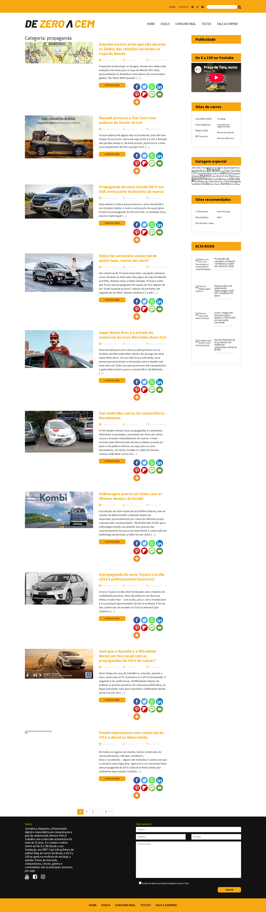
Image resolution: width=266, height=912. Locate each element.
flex (231, 176)
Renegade (235, 181)
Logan (206, 181)
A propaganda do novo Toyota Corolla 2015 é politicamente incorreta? (131, 576)
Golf (215, 179)
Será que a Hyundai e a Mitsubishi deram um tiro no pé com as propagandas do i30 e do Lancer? (127, 656)
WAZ (219, 217)
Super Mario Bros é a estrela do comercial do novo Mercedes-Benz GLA (132, 335)
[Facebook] (136, 86)
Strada (206, 184)
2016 (193, 167)
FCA (224, 176)
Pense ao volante (225, 132)
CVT (194, 173)
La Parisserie (202, 211)
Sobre (172, 6)
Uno (232, 184)
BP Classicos (202, 136)
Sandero (196, 184)
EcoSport (215, 173)
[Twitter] (144, 86)
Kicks (200, 181)
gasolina (199, 178)
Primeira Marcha (225, 138)
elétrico (225, 173)
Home (151, 24)
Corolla (235, 171)
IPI (193, 181)
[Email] (159, 94)
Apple (226, 167)
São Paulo (215, 184)
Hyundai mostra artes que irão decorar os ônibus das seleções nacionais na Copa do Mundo (132, 49)
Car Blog (221, 118)
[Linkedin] (159, 86)
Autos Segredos (203, 124)
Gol (210, 179)
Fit (227, 176)
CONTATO (183, 6)
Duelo (165, 24)
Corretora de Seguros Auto (223, 125)
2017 (199, 167)
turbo (225, 183)
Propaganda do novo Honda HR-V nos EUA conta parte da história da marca (131, 189)
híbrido (234, 178)
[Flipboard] (144, 94)
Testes (206, 24)
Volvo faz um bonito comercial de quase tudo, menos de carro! (128, 258)
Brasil (213, 169)
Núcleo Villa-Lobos (205, 223)
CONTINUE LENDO (112, 85)
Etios (213, 176)
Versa (237, 184)
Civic (227, 171)
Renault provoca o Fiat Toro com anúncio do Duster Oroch (127, 120)
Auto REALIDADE (204, 118)
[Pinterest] (136, 94)
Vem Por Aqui (223, 211)
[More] (136, 102)
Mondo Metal (202, 217)
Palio (217, 181)
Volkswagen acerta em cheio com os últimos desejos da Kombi (130, 496)
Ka (196, 181)
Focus (237, 176)
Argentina (235, 167)
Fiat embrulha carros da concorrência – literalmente (133, 415)
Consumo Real (185, 24)
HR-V (226, 179)
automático (198, 171)
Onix (211, 181)
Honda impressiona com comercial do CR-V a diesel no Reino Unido (131, 735)
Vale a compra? (227, 24)
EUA (218, 176)
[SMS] (152, 94)
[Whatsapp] (152, 86)
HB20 (221, 179)
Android (205, 167)
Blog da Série (202, 130)
